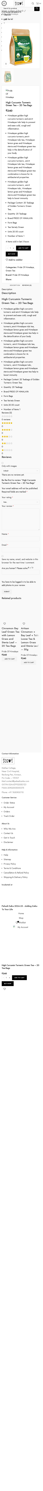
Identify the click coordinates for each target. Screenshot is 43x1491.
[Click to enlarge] (6, 63)
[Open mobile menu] (4, 3)
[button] (9, 659)
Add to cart (23, 248)
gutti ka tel (8, 19)
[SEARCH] (37, 8)
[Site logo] (19, 3)
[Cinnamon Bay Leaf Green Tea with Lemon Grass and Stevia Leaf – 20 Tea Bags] (11, 611)
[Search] (33, 3)
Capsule (7, 14)
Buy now (7, 983)
